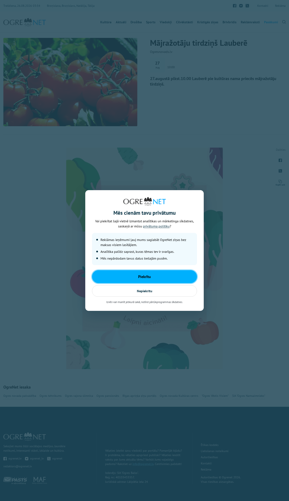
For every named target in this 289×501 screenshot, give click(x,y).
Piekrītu (144, 276)
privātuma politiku (156, 226)
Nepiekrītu (144, 291)
